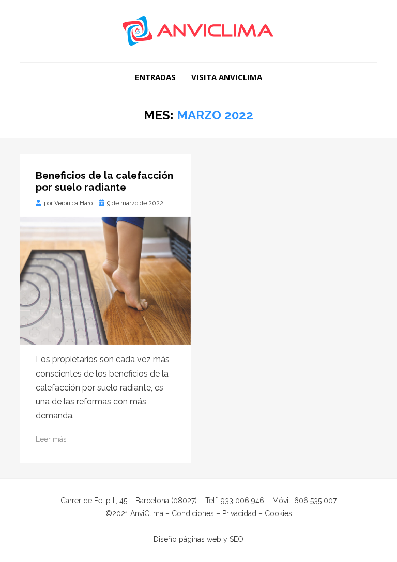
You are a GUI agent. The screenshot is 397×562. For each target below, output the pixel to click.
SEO (236, 539)
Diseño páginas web (187, 539)
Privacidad (239, 513)
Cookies (278, 513)
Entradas (155, 77)
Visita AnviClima (226, 77)
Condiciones (193, 513)
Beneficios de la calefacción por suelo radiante (104, 181)
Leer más (51, 439)
